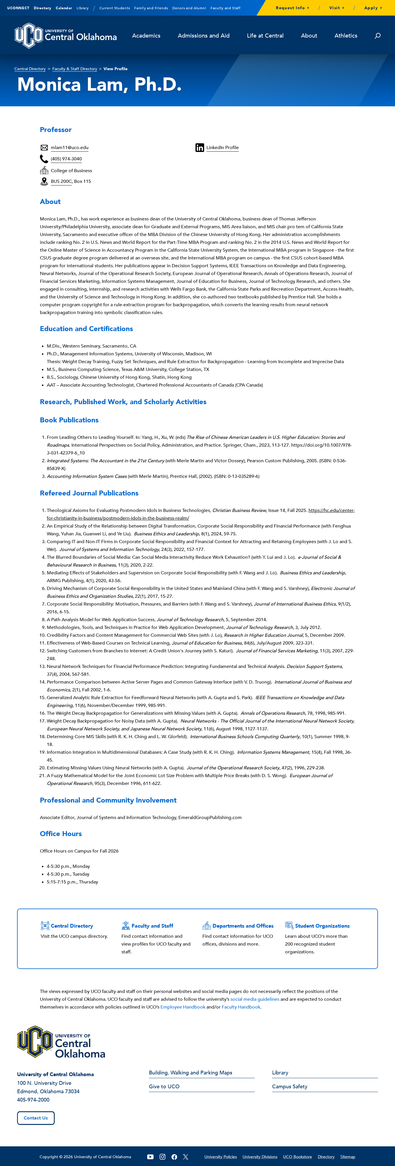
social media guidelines (254, 999)
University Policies (220, 1157)
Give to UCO (164, 1087)
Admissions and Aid (204, 36)
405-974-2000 (33, 1100)
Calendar (64, 8)
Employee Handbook (182, 1007)
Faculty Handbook (241, 1007)
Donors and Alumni (189, 8)
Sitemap (347, 1157)
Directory (43, 8)
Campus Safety (289, 1087)
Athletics (346, 36)
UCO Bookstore (297, 1157)
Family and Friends (151, 8)
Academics (146, 36)
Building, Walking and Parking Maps (190, 1073)
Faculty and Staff (226, 8)
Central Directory (30, 69)
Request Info (290, 8)
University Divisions (260, 1157)
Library (83, 8)
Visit (334, 8)
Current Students (114, 8)
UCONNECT (18, 8)
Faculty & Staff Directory (74, 69)
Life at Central (265, 36)
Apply (371, 8)
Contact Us (36, 1118)
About (309, 36)
